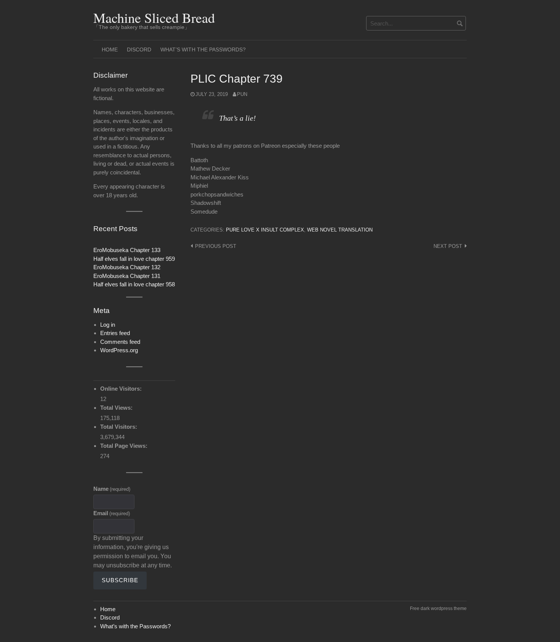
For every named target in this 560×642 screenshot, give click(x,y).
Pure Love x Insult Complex (265, 230)
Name (111, 488)
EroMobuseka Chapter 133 (126, 250)
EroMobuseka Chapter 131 (126, 276)
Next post (448, 246)
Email (111, 513)
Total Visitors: (119, 426)
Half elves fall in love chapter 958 (134, 284)
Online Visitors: (121, 388)
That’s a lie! (237, 118)
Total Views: (117, 407)
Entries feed (115, 333)
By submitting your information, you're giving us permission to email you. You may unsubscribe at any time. (132, 552)
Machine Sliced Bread (154, 17)
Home (110, 49)
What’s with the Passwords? (203, 49)
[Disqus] (328, 354)
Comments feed (120, 342)
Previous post (215, 246)
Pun (242, 94)
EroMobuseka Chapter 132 (126, 267)
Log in (107, 324)
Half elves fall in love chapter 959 (134, 259)
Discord (139, 49)
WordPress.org (119, 350)
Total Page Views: (124, 445)
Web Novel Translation (340, 230)
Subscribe (120, 580)
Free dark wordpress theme (438, 608)
